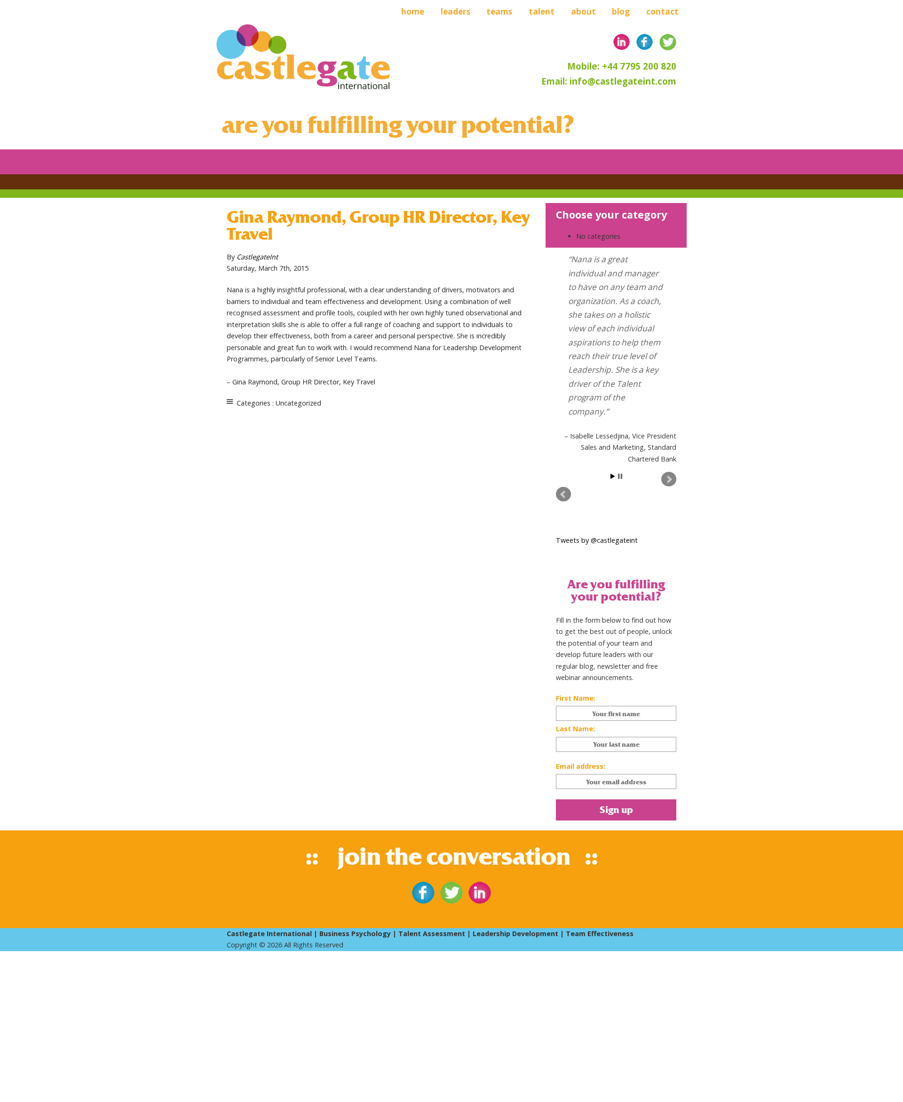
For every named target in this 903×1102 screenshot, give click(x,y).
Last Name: (575, 728)
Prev (563, 494)
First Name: (575, 698)
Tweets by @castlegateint (597, 540)
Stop (620, 476)
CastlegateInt (257, 256)
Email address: (580, 766)
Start (612, 476)
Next (668, 479)
